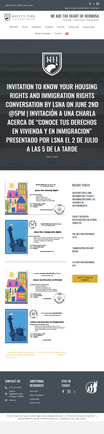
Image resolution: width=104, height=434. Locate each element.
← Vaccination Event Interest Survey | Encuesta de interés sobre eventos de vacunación (20, 355)
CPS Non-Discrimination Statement (80, 416)
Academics (36, 27)
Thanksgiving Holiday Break (83, 249)
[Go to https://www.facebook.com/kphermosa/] (90, 4)
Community (73, 27)
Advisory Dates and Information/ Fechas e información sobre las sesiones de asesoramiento (83, 199)
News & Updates (43, 33)
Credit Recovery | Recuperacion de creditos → (51, 353)
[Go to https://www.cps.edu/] (91, 386)
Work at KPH (35, 403)
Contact (58, 33)
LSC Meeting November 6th (83, 264)
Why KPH (14, 27)
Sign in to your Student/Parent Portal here (82, 8)
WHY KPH (34, 391)
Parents (61, 27)
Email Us (12, 400)
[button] (85, 279)
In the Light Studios (78, 418)
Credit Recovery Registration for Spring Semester (84, 220)
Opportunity (89, 27)
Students (49, 27)
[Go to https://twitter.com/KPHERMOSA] (94, 4)
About (25, 27)
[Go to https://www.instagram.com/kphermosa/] (97, 4)
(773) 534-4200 (15, 387)
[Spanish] (67, 33)
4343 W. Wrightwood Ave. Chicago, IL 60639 (16, 394)
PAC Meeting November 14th (83, 235)
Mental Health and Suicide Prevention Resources (38, 418)
